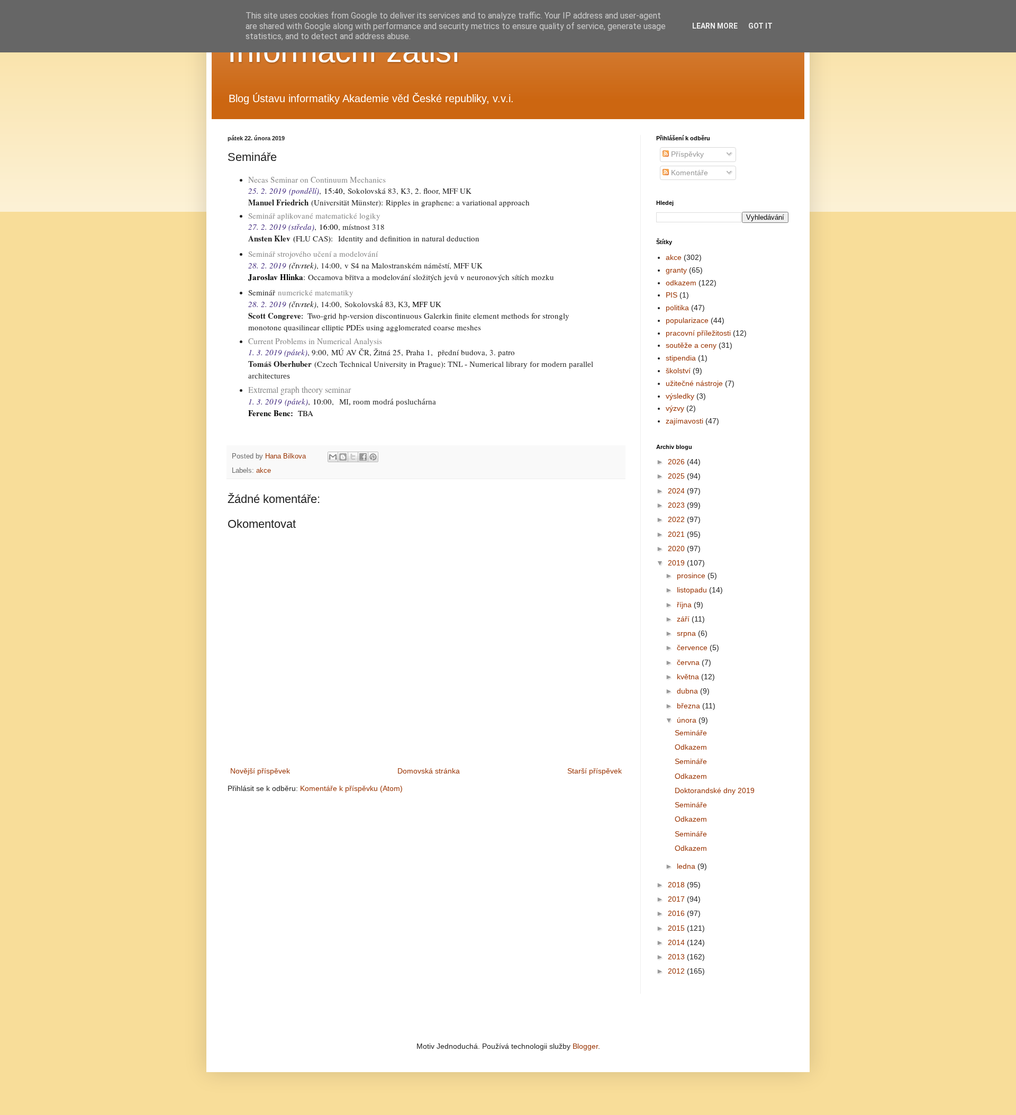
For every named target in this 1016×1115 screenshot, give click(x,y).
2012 (677, 971)
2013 (677, 956)
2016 (677, 913)
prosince (692, 575)
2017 (677, 899)
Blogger (585, 1046)
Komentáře (688, 172)
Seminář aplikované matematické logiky (314, 215)
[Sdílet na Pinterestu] (373, 457)
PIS (671, 295)
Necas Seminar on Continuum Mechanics (317, 179)
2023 (677, 505)
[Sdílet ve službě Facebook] (363, 457)
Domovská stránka (428, 771)
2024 (677, 491)
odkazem (681, 282)
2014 (677, 942)
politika (677, 307)
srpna (687, 633)
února (687, 720)
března (689, 706)
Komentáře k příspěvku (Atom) (351, 788)
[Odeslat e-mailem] (333, 457)
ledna (687, 866)
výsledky (680, 396)
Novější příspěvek (260, 771)
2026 (677, 461)
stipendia (681, 358)
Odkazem (691, 747)
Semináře (691, 733)
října (685, 604)
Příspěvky (686, 154)
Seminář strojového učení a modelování (313, 253)
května (689, 676)
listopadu (693, 590)
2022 (677, 519)
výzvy (675, 408)
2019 (677, 563)
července (693, 647)
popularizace (687, 320)
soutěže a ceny (691, 345)
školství (678, 370)
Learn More (715, 26)
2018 (677, 884)
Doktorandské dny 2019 (715, 790)
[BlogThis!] (343, 457)
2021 (677, 534)
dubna (688, 691)
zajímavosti (684, 421)
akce (263, 470)
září (684, 619)
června (689, 662)
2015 (677, 928)
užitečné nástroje (694, 383)
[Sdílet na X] (353, 457)
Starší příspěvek (594, 771)
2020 (677, 548)
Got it (760, 26)
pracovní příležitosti (698, 333)
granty (676, 270)
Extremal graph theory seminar (299, 389)
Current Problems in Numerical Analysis (315, 341)
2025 (677, 476)
